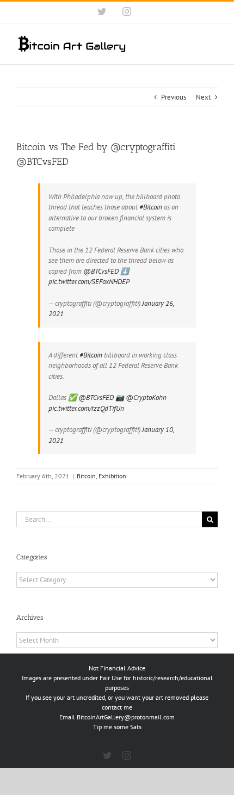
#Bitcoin (150, 207)
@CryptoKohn (146, 397)
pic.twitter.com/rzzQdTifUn (86, 408)
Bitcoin (86, 476)
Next (203, 97)
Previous (173, 97)
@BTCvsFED (101, 271)
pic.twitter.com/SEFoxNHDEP (89, 281)
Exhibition (112, 476)
